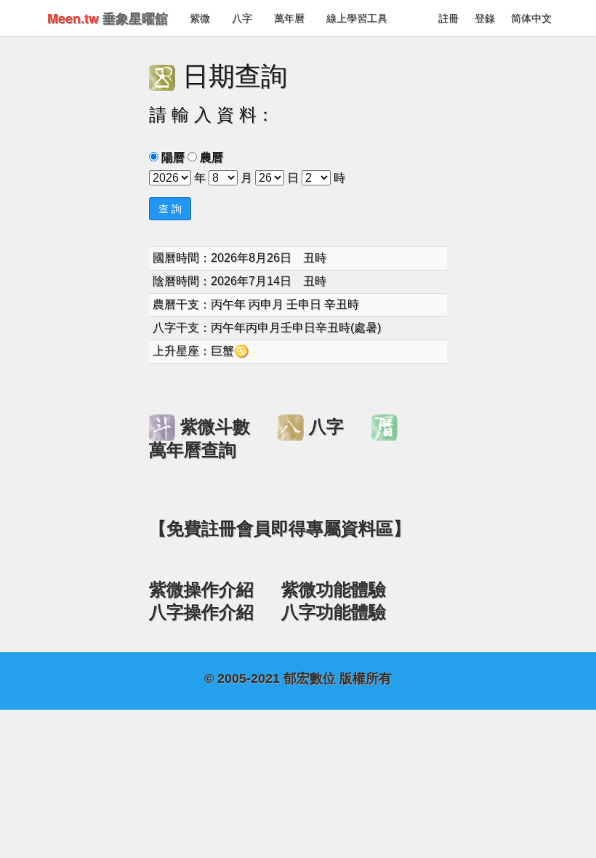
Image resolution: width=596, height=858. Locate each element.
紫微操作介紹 (201, 589)
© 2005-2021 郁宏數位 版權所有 (298, 678)
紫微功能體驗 (333, 589)
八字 (242, 18)
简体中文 (531, 18)
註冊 (448, 18)
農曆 (211, 157)
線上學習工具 (356, 18)
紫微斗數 (215, 426)
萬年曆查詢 (192, 450)
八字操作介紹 (201, 612)
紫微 (200, 18)
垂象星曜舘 (107, 18)
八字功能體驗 (333, 612)
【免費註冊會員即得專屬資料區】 (280, 528)
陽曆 (173, 157)
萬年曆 (289, 18)
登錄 (485, 18)
